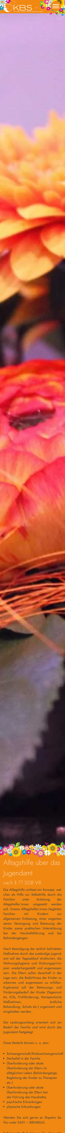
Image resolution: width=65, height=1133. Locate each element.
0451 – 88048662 (31, 1122)
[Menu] (56, 7)
